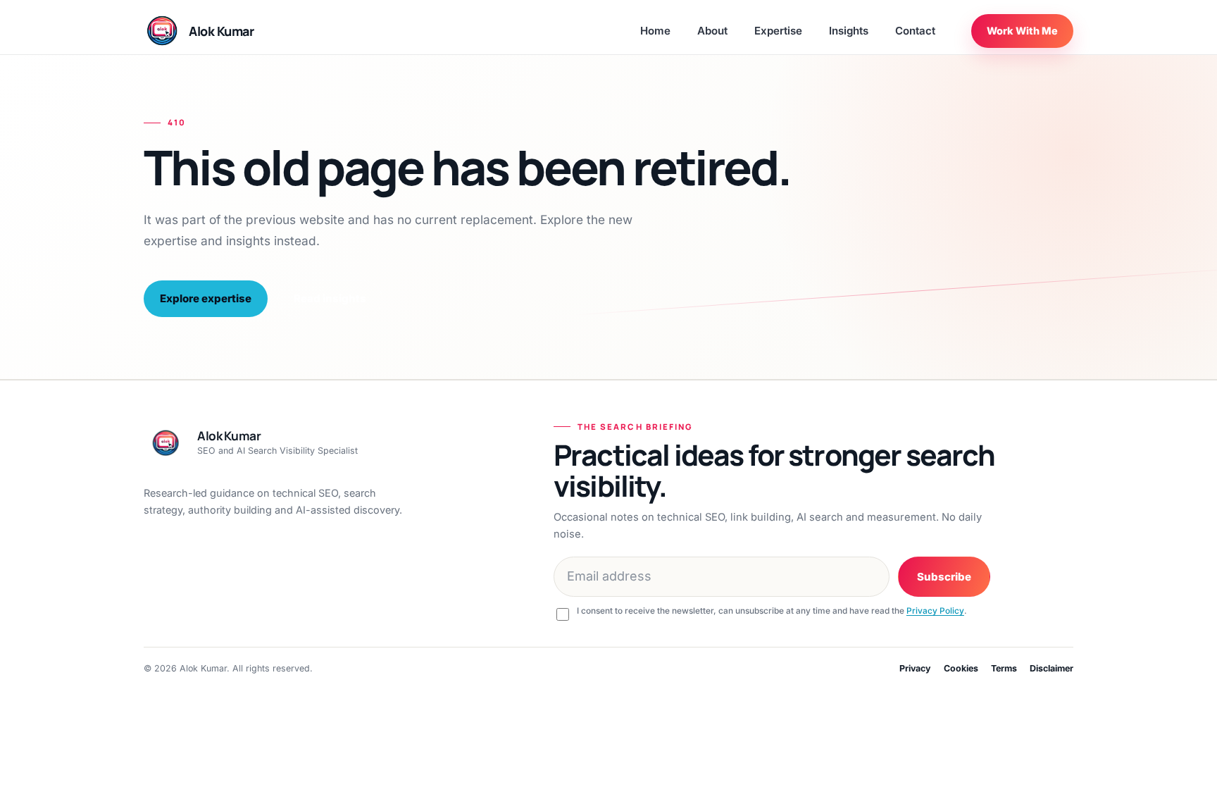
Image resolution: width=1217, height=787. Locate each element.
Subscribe (944, 576)
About (712, 30)
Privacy (915, 668)
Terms (1004, 668)
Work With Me (1022, 31)
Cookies (961, 668)
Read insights (330, 298)
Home (655, 30)
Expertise (778, 30)
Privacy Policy (935, 611)
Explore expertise (205, 298)
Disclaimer (1051, 668)
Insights (848, 30)
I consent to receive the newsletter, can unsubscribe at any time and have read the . (772, 611)
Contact (915, 30)
